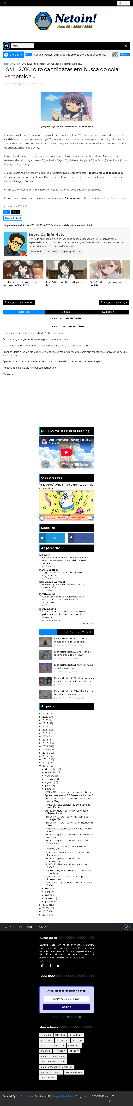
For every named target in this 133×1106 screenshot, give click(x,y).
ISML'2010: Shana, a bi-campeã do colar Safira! (67, 866)
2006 (45, 914)
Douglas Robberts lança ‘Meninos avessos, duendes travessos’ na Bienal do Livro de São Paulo (65, 560)
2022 (45, 726)
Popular (66, 632)
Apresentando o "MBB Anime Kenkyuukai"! (69, 795)
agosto (49, 782)
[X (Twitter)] (58, 965)
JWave (46, 555)
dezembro (51, 769)
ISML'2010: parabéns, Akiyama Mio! (64, 284)
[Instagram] (42, 965)
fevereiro (50, 898)
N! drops (63, 1040)
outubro (50, 775)
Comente (85, 632)
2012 (45, 759)
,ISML (41, 83)
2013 (45, 756)
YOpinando (49, 594)
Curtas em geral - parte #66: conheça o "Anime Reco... (67, 812)
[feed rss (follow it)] (5, 3)
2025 (45, 716)
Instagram (52, 251)
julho (48, 785)
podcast (47, 1040)
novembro (51, 772)
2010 (45, 765)
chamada (76, 1035)
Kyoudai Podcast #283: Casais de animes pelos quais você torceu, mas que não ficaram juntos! (64, 614)
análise (46, 1035)
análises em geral (53, 1056)
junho (48, 788)
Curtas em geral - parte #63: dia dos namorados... (65, 860)
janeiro (49, 901)
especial (74, 1045)
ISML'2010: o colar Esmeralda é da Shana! (68, 792)
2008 (45, 908)
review (74, 1051)
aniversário (74, 1072)
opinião (60, 1035)
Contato (43, 927)
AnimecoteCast (51, 1072)
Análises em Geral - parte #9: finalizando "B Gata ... (69, 824)
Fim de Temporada (53, 1061)
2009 (45, 904)
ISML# (16, 212)
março (49, 895)
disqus (66, 312)
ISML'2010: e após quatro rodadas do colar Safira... (68, 884)
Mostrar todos (88, 623)
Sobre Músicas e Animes (57, 1067)
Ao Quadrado (50, 569)
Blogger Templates (63, 1096)
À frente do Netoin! (18, 927)
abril (47, 891)
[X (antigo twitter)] (16, 3)
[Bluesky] (115, 1101)
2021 (45, 729)
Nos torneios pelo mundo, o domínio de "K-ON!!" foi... (20, 284)
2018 (45, 739)
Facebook (36, 251)
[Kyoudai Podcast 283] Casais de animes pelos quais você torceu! (56, 54)
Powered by (58, 1016)
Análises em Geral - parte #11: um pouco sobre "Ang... (67, 800)
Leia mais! (45, 960)
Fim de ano (48, 1077)
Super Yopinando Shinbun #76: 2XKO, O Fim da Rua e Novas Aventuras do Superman (63, 599)
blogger (23, 312)
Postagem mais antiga (114, 302)
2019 (45, 736)
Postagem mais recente (19, 302)
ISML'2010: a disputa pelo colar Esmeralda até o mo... (68, 830)
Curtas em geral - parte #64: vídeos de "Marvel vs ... (66, 842)
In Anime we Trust (53, 582)
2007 (45, 911)
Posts (48, 632)
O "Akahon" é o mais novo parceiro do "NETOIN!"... (66, 848)
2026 (45, 713)
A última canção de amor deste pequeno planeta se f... (68, 872)
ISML (15, 63)
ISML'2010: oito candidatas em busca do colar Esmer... (67, 806)
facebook (108, 312)
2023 (45, 723)
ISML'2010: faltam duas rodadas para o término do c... (66, 878)
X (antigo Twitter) (71, 251)
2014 (45, 752)
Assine (66, 1006)
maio (48, 888)
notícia (78, 1040)
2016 (45, 746)
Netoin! (86, 1096)
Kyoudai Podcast (52, 1045)
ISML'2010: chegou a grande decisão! (107, 284)
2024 (45, 720)
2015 (45, 749)
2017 (45, 742)
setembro (51, 779)
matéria (60, 1051)
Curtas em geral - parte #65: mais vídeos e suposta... (68, 836)
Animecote (111, 55)
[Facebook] (50, 965)
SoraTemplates (24, 1096)
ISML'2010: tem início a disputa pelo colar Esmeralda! (68, 854)
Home (7, 63)
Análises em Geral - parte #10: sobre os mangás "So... (66, 818)
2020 (45, 733)
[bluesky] (10, 3)
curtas (46, 1051)
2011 (45, 762)
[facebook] (22, 3)
